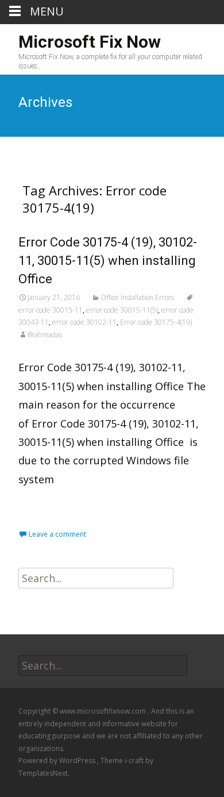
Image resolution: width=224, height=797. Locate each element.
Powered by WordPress (57, 760)
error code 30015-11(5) (122, 310)
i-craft (135, 760)
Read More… (50, 504)
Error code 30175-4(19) (156, 322)
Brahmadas (45, 335)
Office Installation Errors (137, 297)
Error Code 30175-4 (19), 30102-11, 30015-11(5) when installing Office (107, 260)
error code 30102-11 (84, 322)
